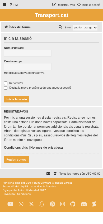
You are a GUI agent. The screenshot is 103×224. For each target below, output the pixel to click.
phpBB (25, 182)
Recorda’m (15, 83)
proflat (13, 190)
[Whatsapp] (21, 204)
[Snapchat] (42, 204)
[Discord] (83, 204)
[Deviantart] (94, 204)
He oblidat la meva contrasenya (24, 72)
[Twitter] (31, 204)
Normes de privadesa (46, 147)
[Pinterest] (52, 204)
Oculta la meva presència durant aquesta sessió (39, 87)
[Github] (73, 204)
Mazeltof (34, 190)
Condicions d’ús (16, 147)
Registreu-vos (16, 159)
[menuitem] (14, 5)
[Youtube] (10, 204)
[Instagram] (62, 204)
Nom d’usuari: (14, 47)
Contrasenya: (13, 61)
